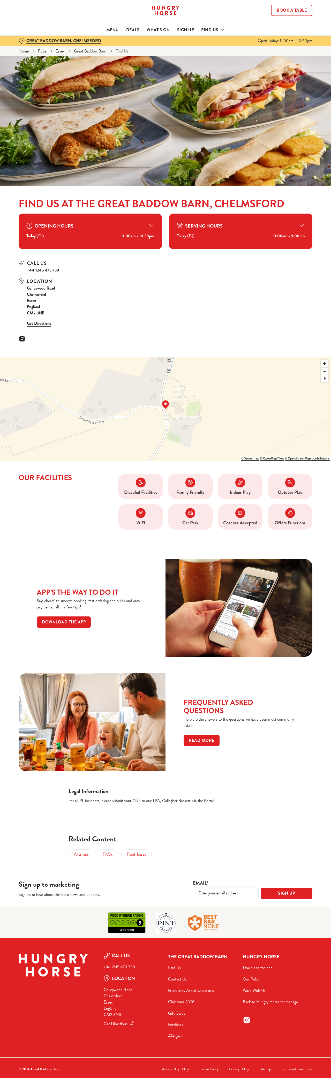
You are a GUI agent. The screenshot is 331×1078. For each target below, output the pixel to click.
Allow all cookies (288, 13)
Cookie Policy (209, 1069)
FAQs (108, 854)
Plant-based (136, 854)
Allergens (81, 854)
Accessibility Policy (175, 1069)
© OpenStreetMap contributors (307, 458)
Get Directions (39, 323)
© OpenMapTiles (272, 458)
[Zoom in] (324, 363)
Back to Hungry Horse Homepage (270, 1002)
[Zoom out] (324, 371)
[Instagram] (22, 338)
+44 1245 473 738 (43, 270)
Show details (269, 58)
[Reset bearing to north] (324, 378)
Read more (201, 740)
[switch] (148, 58)
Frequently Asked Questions (191, 990)
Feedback (175, 1025)
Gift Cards (176, 1013)
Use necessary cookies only (288, 30)
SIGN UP (286, 893)
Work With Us (254, 990)
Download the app (64, 622)
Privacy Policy (239, 1069)
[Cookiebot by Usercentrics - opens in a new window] (33, 58)
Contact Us (177, 979)
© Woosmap (250, 458)
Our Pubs (251, 979)
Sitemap (265, 1069)
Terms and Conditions (296, 1069)
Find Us (174, 968)
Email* (200, 883)
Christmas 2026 (181, 1002)
